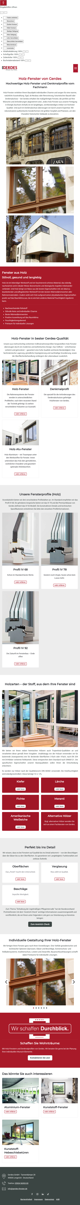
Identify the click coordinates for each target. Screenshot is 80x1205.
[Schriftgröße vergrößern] (23, 54)
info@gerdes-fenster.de (17, 1189)
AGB (57, 1199)
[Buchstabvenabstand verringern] (26, 60)
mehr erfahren (21, 474)
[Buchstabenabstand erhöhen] (29, 60)
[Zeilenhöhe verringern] (19, 57)
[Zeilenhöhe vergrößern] (22, 57)
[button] (75, 68)
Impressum (38, 1199)
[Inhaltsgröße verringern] (24, 51)
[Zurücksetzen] (2, 12)
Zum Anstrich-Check (40, 924)
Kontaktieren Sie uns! (40, 1058)
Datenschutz (49, 1199)
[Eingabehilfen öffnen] (3, 3)
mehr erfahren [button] (21, 414)
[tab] (33, 1008)
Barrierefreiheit (26, 1199)
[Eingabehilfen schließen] (5, 12)
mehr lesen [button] (20, 789)
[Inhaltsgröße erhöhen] (27, 51)
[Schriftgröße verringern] (20, 54)
